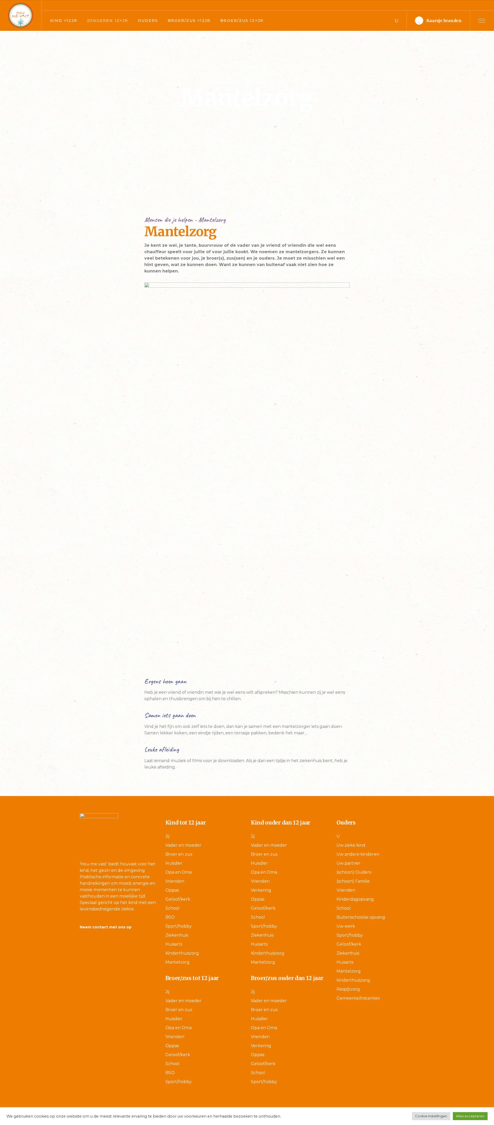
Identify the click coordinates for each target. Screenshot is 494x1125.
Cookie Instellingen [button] (431, 1116)
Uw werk (346, 926)
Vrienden (174, 881)
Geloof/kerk (177, 899)
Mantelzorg (177, 962)
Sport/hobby (178, 926)
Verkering (261, 890)
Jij (167, 836)
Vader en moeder (183, 845)
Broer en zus (178, 854)
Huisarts (173, 944)
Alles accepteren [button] (470, 1116)
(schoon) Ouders (354, 872)
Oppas (172, 890)
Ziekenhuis (176, 935)
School (172, 908)
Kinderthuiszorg (182, 953)
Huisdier (173, 863)
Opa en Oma (178, 872)
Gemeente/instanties (358, 998)
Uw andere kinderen (358, 854)
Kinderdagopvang (355, 899)
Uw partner (348, 863)
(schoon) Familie (353, 881)
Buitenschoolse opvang (361, 917)
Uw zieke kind (351, 845)
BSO (170, 917)
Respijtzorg (348, 989)
